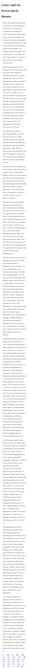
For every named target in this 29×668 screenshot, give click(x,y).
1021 (13, 661)
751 (9, 659)
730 (4, 661)
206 (14, 659)
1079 (23, 659)
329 (8, 661)
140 (4, 664)
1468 (8, 654)
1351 (8, 666)
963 (18, 659)
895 (14, 664)
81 (3, 654)
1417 (8, 657)
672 (24, 664)
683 (22, 666)
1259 (19, 657)
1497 (14, 657)
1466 (17, 654)
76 (22, 661)
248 (18, 666)
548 (4, 666)
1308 (8, 664)
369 (4, 657)
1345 (18, 664)
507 (18, 661)
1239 (4, 659)
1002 (22, 654)
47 (13, 666)
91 (12, 654)
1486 (24, 657)
